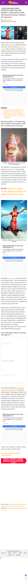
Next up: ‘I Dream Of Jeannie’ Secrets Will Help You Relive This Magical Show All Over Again (13, 460)
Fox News (12, 278)
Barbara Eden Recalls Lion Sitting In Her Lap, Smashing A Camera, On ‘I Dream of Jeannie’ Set (14, 115)
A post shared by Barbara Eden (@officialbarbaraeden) (14, 382)
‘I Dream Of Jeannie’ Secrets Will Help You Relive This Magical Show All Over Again (13, 191)
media (11, 45)
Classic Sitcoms (6, 8)
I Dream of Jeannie (14, 8)
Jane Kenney (7, 20)
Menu (3, 2)
